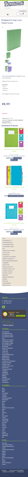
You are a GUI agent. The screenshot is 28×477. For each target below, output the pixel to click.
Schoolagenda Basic (7, 333)
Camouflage (5, 393)
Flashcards (5, 281)
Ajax (3, 388)
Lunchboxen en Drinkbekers (9, 256)
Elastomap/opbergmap (7, 354)
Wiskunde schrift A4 (8, 266)
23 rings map (5, 353)
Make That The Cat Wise (8, 407)
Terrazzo (4, 427)
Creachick (4, 396)
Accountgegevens (23, 11)
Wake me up (5, 433)
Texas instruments (6, 462)
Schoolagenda (5, 331)
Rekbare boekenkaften (8, 277)
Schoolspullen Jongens (8, 246)
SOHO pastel (5, 419)
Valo (3, 430)
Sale (4, 238)
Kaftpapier (5, 275)
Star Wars (4, 422)
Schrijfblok (4, 370)
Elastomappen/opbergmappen (10, 260)
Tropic (3, 429)
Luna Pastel (15, 120)
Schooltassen (6, 254)
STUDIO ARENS (5, 474)
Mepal (3, 456)
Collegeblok (5, 262)
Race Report (5, 416)
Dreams (4, 401)
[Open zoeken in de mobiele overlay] (14, 8)
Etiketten (5, 279)
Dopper (4, 451)
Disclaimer (4, 470)
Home (3, 76)
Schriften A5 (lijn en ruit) (9, 268)
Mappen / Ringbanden (8, 258)
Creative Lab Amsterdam (8, 449)
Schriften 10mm (6, 364)
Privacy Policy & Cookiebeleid (16, 470)
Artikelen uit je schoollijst (9, 250)
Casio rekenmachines (7, 444)
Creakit (4, 448)
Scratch (4, 417)
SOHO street (5, 420)
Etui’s (3, 338)
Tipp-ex (4, 464)
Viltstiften (4, 377)
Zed (3, 437)
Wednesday (5, 435)
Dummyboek (5, 346)
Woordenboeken (7, 283)
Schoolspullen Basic (8, 242)
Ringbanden (20, 120)
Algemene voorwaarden (8, 471)
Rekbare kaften (5, 357)
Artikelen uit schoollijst (7, 340)
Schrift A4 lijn (6, 264)
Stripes (3, 424)
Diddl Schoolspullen (7, 398)
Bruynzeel (4, 443)
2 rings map (5, 349)
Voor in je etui (6, 252)
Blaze (3, 391)
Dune (3, 403)
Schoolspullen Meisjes (8, 244)
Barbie (3, 389)
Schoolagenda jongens (7, 336)
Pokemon (4, 412)
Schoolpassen (20, 471)
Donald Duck (5, 399)
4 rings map (9, 120)
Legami (4, 452)
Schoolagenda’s (7, 240)
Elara (3, 404)
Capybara (4, 394)
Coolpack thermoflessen (8, 446)
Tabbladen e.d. (5, 356)
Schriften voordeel (7, 273)
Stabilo (4, 461)
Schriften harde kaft (8, 271)
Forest (3, 406)
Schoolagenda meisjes (7, 335)
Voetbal (4, 432)
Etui (4, 248)
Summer (4, 425)
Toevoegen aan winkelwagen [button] (16, 159)
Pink (3, 411)
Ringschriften (5, 374)
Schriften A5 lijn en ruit (7, 366)
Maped (3, 454)
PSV (3, 414)
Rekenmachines (6, 285)
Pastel (3, 409)
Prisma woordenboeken (8, 457)
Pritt (3, 459)
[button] (8, 14)
